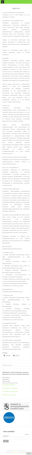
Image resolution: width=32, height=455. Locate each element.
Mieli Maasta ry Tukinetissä (9, 395)
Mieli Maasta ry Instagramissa (10, 391)
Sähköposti (6, 436)
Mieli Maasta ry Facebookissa (10, 388)
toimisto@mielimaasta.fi (8, 385)
